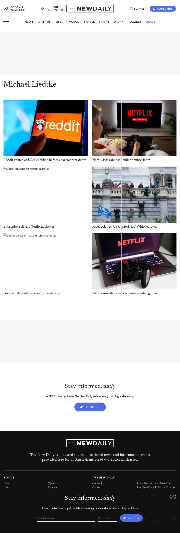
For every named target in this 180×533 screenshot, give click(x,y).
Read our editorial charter (116, 460)
